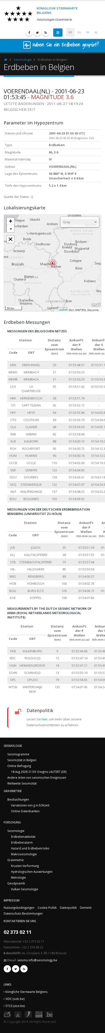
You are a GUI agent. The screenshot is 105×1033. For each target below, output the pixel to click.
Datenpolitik (68, 907)
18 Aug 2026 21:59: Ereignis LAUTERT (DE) (39, 772)
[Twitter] (37, 32)
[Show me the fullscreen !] (10, 239)
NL (96, 32)
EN (79, 32)
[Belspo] (38, 1014)
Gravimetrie (15, 860)
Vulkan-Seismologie (24, 889)
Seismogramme (18, 754)
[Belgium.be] (49, 1014)
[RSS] (45, 32)
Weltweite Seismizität (22, 783)
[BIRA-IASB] (17, 1014)
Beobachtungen (18, 799)
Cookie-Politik (47, 907)
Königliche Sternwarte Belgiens (26, 992)
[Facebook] (29, 32)
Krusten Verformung (25, 866)
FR (87, 32)
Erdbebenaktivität (23, 837)
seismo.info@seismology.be (37, 960)
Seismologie (23, 59)
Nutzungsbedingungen (19, 907)
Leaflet (63, 309)
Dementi (86, 907)
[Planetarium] (7, 1014)
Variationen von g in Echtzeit (30, 805)
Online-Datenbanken (25, 811)
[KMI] (28, 1014)
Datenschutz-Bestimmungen (23, 913)
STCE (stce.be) (15, 1006)
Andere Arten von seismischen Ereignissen (36, 777)
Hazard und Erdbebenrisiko (30, 848)
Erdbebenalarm (22, 842)
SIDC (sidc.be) (15, 999)
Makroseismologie (24, 854)
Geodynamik (16, 883)
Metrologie (18, 877)
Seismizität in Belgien (21, 760)
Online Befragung (19, 766)
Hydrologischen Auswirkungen (31, 872)
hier (45, 719)
